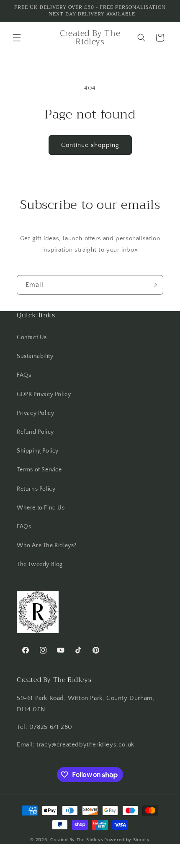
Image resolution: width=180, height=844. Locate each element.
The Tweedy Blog (40, 564)
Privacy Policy (35, 413)
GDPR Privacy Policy (44, 394)
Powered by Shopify (127, 839)
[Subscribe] (153, 285)
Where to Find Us (41, 507)
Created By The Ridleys (76, 839)
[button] (17, 37)
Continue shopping (90, 145)
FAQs (24, 375)
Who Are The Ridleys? (47, 545)
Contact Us (32, 337)
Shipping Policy (38, 451)
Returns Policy (36, 489)
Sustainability (35, 356)
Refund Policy (35, 432)
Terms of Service (39, 469)
